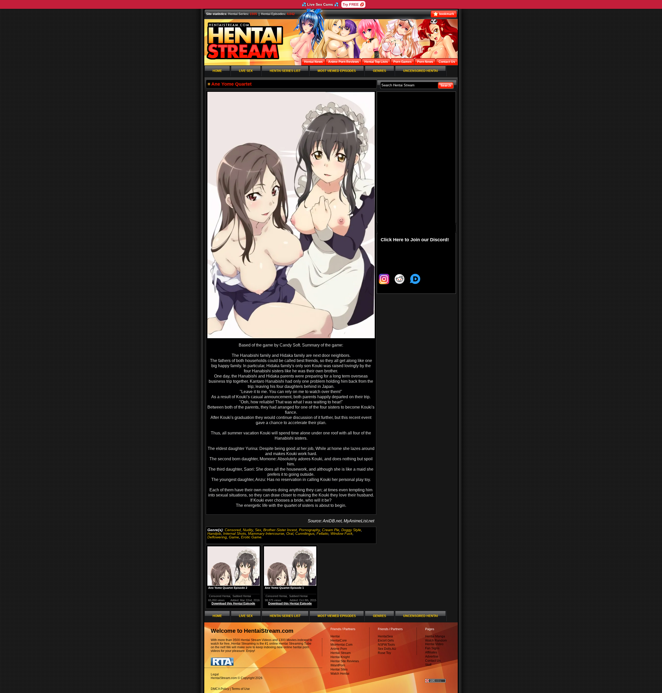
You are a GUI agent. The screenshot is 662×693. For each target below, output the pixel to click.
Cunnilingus (304, 533)
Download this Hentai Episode (233, 603)
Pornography (309, 530)
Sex (258, 530)
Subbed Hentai (241, 596)
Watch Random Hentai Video (436, 642)
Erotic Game (251, 537)
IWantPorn (337, 665)
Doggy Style (351, 530)
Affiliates (431, 652)
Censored (233, 530)
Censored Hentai (219, 596)
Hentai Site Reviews (344, 661)
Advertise (431, 656)
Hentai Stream (340, 653)
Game (234, 537)
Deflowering (217, 537)
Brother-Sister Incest (280, 530)
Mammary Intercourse (266, 533)
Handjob (214, 533)
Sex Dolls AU (387, 649)
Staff (428, 665)
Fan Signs (432, 648)
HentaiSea (385, 636)
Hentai (335, 636)
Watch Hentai (339, 673)
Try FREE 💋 (353, 4)
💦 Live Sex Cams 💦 (320, 4)
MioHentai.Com (341, 644)
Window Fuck (341, 533)
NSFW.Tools (386, 644)
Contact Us (433, 660)
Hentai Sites (339, 669)
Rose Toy (384, 653)
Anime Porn (338, 649)
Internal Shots (234, 533)
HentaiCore (338, 640)
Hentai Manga (435, 636)
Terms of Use (240, 689)
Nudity (248, 530)
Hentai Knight (340, 657)
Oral (289, 533)
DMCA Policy (220, 689)
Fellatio (322, 533)
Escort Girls (386, 640)
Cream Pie (330, 530)
